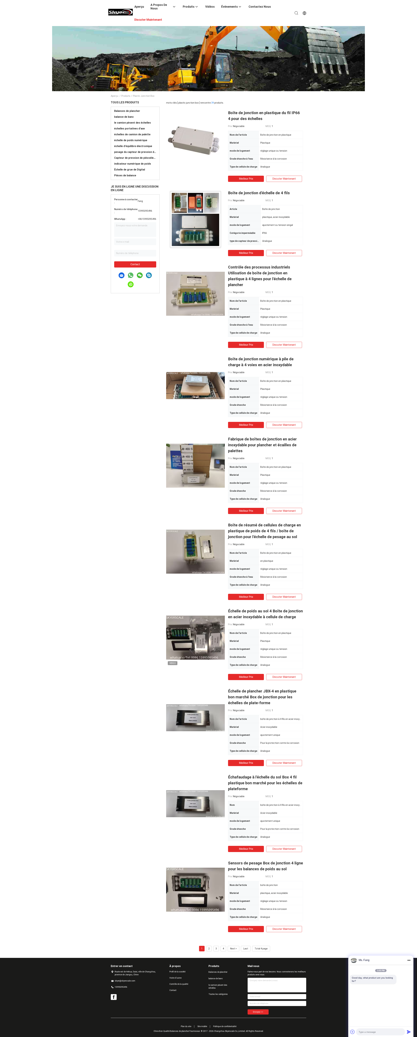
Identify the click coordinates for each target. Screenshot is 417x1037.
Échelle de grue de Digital (129, 169)
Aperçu (114, 96)
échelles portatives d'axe (129, 128)
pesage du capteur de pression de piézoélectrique (135, 152)
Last (245, 948)
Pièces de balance (125, 175)
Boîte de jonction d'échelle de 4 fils (259, 193)
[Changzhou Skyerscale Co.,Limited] (120, 12)
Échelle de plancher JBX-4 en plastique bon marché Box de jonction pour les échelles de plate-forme (262, 697)
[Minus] (409, 960)
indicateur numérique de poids (132, 163)
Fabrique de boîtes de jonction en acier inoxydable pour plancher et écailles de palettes (262, 445)
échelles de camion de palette (132, 134)
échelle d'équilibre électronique (133, 146)
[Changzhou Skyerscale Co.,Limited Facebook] (114, 997)
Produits (125, 96)
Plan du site (186, 1026)
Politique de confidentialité (224, 1026)
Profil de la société (177, 972)
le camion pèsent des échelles (132, 122)
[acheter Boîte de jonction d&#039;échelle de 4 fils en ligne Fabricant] (195, 219)
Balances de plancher (127, 111)
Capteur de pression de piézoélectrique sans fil (135, 157)
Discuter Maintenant (284, 178)
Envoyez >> (258, 1012)
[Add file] (352, 1031)
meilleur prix (246, 178)
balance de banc (124, 116)
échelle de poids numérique (130, 140)
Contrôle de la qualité (178, 984)
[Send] (408, 1031)
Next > (233, 948)
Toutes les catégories (218, 994)
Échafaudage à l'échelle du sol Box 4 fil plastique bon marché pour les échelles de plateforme (265, 783)
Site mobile (202, 1026)
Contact (135, 264)
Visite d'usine (175, 978)
